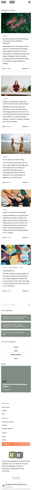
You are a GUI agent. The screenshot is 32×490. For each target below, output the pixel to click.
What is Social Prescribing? (14, 212)
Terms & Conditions (16, 477)
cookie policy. (9, 487)
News (16, 358)
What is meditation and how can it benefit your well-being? (16, 102)
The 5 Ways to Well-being (13, 159)
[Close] (29, 485)
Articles (16, 347)
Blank (16, 351)
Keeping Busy (8, 270)
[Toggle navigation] (29, 2)
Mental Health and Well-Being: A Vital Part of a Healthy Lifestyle (15, 41)
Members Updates (16, 354)
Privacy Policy (16, 479)
